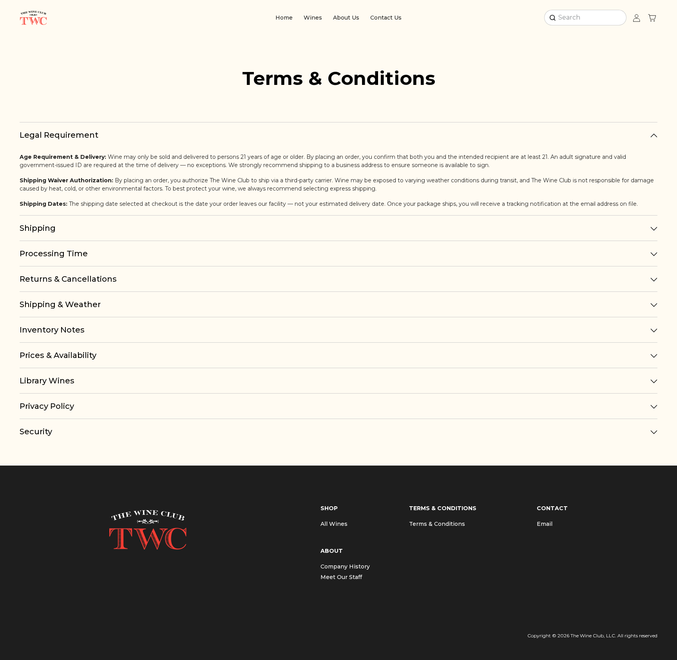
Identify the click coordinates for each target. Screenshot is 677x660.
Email (544, 523)
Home (284, 17)
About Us (346, 17)
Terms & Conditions (437, 523)
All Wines (334, 523)
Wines (313, 17)
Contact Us (386, 17)
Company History (345, 566)
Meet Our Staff (341, 577)
